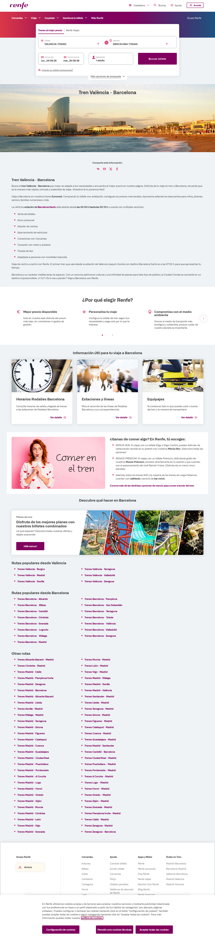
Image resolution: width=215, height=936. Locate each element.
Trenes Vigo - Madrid (96, 671)
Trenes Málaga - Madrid (30, 714)
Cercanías (17, 17)
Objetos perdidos (119, 884)
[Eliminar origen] (98, 43)
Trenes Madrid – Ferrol (29, 788)
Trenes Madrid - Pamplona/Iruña (35, 677)
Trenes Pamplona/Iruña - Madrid (103, 813)
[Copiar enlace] (98, 169)
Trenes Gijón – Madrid (97, 800)
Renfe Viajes (72, 30)
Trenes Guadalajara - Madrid (100, 739)
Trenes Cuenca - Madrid (98, 733)
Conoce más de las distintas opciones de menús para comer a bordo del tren (152, 485)
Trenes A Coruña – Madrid (99, 776)
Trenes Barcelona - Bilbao (31, 605)
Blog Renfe (144, 889)
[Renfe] (19, 5)
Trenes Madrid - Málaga (97, 677)
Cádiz (85, 873)
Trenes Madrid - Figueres (31, 733)
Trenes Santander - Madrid (99, 696)
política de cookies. (92, 917)
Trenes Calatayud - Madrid (99, 727)
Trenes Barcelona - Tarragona (101, 611)
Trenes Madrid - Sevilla (97, 684)
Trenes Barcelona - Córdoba (33, 617)
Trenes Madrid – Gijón (29, 800)
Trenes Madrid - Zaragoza (31, 684)
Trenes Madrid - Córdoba (31, 813)
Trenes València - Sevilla (30, 581)
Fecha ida (49, 57)
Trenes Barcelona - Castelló (32, 611)
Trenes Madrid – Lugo (29, 782)
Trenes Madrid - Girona (30, 727)
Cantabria (87, 878)
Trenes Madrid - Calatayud (32, 739)
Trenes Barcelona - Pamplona (101, 598)
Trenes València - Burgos (31, 568)
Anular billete (117, 868)
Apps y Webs (145, 856)
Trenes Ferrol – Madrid (97, 788)
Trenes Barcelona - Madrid (32, 641)
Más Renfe (97, 17)
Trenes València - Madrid (31, 575)
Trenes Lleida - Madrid (97, 702)
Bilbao (85, 868)
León (84, 894)
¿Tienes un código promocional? (57, 70)
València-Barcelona (177, 873)
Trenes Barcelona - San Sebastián (103, 605)
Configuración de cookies (60, 929)
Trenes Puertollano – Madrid (100, 764)
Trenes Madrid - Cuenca (30, 745)
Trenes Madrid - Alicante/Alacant (35, 696)
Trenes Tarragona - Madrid (99, 708)
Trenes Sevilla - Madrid (30, 708)
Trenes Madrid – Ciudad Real (33, 757)
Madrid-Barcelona (176, 863)
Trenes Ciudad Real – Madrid (100, 757)
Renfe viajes (144, 878)
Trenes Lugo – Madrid (96, 782)
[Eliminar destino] (167, 43)
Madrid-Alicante (175, 884)
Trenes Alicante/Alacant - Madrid (35, 659)
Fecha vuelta (73, 57)
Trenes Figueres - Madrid (98, 720)
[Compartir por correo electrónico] (104, 169)
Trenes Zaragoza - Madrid (98, 825)
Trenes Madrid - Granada (31, 831)
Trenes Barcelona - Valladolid (101, 629)
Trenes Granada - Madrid (98, 807)
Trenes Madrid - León (29, 819)
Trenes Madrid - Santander (99, 745)
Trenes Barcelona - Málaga (32, 635)
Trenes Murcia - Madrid (97, 659)
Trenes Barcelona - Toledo (99, 617)
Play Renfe (143, 873)
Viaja (34, 17)
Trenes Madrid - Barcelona (32, 690)
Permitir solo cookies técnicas (115, 929)
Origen (47, 41)
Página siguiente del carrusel (203, 318)
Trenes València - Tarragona (100, 568)
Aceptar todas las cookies (154, 929)
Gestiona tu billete (73, 17)
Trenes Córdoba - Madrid (31, 665)
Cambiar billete (118, 863)
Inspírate (50, 17)
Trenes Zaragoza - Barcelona (100, 831)
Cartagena (87, 884)
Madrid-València (175, 878)
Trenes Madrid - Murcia (30, 807)
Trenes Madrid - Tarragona (31, 720)
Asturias (86, 863)
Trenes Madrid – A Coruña (31, 776)
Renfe (141, 863)
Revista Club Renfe (148, 884)
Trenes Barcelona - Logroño (32, 629)
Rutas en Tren (173, 856)
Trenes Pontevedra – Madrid (100, 770)
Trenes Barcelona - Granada (32, 623)
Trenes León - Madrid (96, 665)
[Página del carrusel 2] (113, 335)
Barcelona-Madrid (176, 868)
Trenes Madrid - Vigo (28, 825)
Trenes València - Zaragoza (99, 581)
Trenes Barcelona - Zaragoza (100, 635)
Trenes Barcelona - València (100, 623)
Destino (116, 41)
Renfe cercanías (147, 868)
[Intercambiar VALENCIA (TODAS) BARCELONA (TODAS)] (106, 43)
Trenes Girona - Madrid (97, 714)
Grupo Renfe (194, 17)
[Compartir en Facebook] (117, 169)
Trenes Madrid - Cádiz (29, 671)
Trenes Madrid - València (98, 690)
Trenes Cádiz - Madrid (97, 819)
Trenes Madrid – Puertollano (33, 764)
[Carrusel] (107, 318)
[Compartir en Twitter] (110, 169)
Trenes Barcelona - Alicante (32, 598)
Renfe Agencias (146, 894)
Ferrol (85, 889)
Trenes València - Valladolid (100, 575)
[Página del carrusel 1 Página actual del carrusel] (102, 335)
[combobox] (67, 44)
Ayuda (178, 5)
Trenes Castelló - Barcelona (100, 751)
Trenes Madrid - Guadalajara (33, 751)
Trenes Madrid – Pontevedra (33, 770)
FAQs (113, 878)
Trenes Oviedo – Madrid (98, 794)
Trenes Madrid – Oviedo (30, 794)
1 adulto (100, 60)
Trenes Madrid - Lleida (29, 702)
